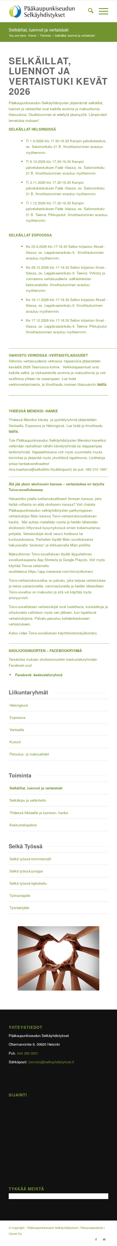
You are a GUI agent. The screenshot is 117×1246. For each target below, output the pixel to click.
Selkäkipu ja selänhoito (28, 800)
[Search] (88, 11)
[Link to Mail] (104, 1239)
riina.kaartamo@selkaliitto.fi (40, 469)
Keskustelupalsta (23, 824)
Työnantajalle (20, 895)
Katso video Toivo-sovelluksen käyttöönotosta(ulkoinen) (53, 632)
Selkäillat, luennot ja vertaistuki (39, 30)
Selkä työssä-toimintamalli (30, 858)
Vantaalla (17, 729)
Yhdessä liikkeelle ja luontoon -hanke (39, 812)
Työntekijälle (19, 907)
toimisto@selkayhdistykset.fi (51, 1061)
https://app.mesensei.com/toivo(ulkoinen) (60, 571)
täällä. (14, 431)
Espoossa (17, 717)
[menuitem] (88, 11)
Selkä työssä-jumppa (26, 871)
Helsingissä (19, 705)
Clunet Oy (15, 1233)
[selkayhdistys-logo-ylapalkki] (48, 11)
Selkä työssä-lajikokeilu (28, 883)
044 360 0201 (27, 1053)
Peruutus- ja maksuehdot (29, 754)
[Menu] (100, 11)
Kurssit (15, 741)
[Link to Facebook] (96, 1239)
